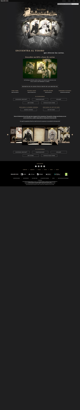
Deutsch (45, 169)
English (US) (32, 169)
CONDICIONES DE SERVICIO (16, 178)
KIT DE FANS (51, 109)
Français (39, 169)
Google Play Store (49, 102)
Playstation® (40, 99)
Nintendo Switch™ (21, 99)
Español (57, 169)
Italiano (51, 169)
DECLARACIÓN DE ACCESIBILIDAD (45, 178)
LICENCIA (53, 178)
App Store (31, 102)
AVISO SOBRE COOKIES (34, 178)
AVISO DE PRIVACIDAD (26, 178)
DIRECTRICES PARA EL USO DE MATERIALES (63, 178)
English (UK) (25, 169)
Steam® (58, 99)
